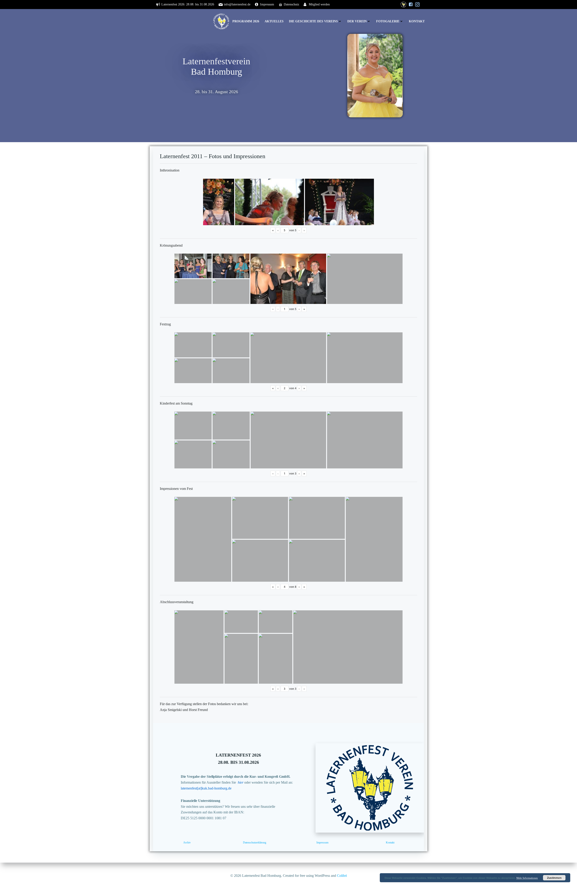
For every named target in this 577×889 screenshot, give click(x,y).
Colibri (342, 875)
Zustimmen (554, 878)
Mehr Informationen (527, 878)
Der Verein (357, 21)
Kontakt (417, 21)
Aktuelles (274, 21)
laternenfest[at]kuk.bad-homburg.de (206, 788)
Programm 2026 (245, 21)
